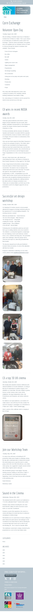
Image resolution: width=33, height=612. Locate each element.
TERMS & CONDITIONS (10, 582)
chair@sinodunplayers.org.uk (21, 252)
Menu (5, 17)
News (4, 541)
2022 (4, 558)
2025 (4, 552)
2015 (4, 563)
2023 (4, 555)
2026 (4, 550)
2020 (4, 561)
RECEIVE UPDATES (10, 575)
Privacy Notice (8, 585)
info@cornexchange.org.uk (17, 3)
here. (23, 406)
